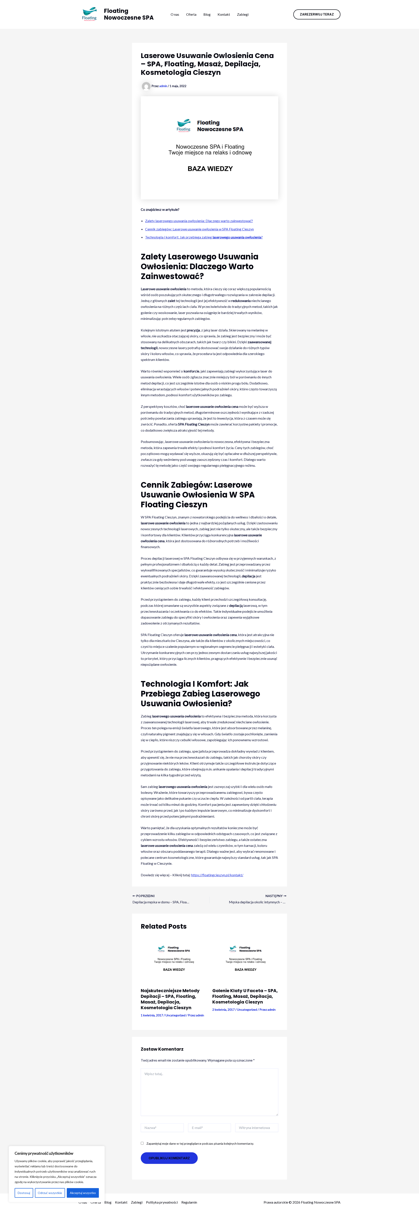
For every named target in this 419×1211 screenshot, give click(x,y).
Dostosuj (24, 1193)
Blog (207, 14)
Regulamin (189, 1202)
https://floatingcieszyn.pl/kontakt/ (217, 875)
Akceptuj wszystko (83, 1193)
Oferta (191, 14)
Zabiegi (243, 14)
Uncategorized (175, 1015)
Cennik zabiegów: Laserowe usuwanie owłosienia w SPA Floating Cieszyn (199, 229)
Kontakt (224, 14)
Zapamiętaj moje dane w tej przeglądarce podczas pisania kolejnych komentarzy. (200, 1143)
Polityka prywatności (162, 1202)
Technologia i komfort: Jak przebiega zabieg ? (204, 237)
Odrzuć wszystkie (50, 1193)
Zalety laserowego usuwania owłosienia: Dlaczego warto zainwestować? (199, 221)
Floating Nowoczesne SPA (129, 14)
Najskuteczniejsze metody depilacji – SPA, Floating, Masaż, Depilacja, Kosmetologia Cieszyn (170, 999)
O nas (175, 14)
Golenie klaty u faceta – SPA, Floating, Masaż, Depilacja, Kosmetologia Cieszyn (245, 996)
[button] (316, 14)
